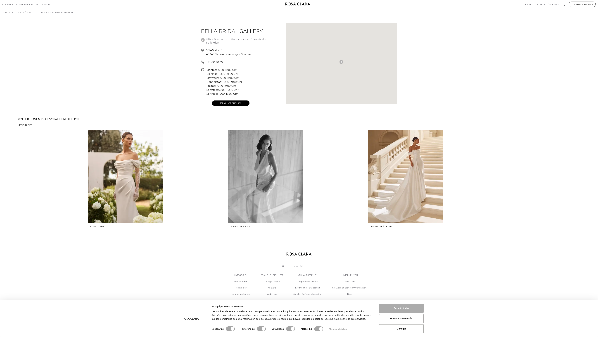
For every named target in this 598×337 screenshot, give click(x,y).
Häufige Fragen (272, 282)
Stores (540, 4)
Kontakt (272, 288)
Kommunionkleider (241, 294)
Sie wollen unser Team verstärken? (349, 288)
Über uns (553, 4)
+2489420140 (214, 61)
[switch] (261, 328)
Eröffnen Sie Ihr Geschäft (307, 288)
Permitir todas (401, 308)
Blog (349, 294)
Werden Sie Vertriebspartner (307, 294)
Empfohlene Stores (308, 282)
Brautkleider (240, 282)
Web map (272, 294)
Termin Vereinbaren (582, 4)
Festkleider (241, 288)
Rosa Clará (349, 282)
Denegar (401, 328)
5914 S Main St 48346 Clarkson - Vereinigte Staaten (228, 52)
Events (529, 4)
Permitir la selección (401, 318)
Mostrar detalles (338, 329)
